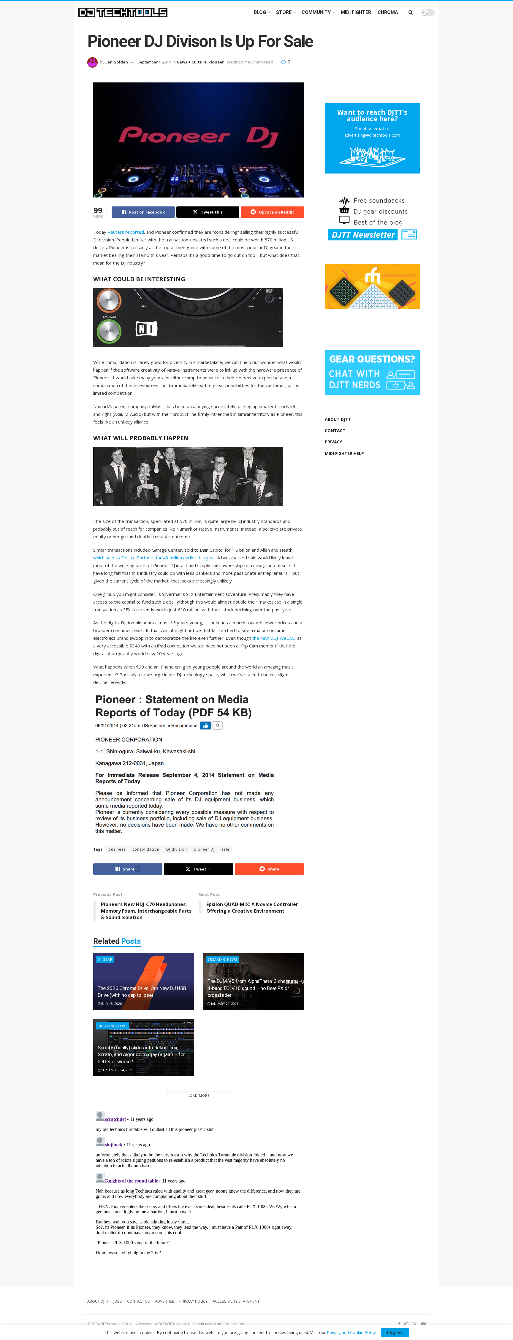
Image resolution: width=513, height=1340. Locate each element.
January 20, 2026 (224, 1003)
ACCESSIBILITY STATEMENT (236, 1301)
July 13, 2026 (111, 1003)
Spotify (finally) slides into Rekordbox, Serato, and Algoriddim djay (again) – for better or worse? (141, 1055)
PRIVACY (333, 442)
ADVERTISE (164, 1301)
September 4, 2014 (154, 62)
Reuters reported (125, 232)
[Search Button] (410, 12)
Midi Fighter (356, 12)
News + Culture (192, 62)
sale (225, 849)
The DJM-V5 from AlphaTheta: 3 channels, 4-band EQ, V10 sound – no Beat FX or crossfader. (253, 988)
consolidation (145, 849)
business (117, 849)
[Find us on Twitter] (414, 1324)
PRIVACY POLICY (193, 1301)
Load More (199, 1095)
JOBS (117, 1301)
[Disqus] (198, 1183)
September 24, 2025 (116, 1070)
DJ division (176, 849)
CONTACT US (138, 1301)
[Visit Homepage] (122, 12)
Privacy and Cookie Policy (351, 1332)
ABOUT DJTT (338, 419)
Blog (260, 12)
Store (284, 12)
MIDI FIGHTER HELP (344, 453)
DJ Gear (105, 959)
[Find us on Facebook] (399, 1324)
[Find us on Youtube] (423, 1324)
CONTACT (335, 430)
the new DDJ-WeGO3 (274, 638)
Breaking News (222, 959)
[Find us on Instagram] (406, 1324)
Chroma (388, 12)
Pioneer (216, 62)
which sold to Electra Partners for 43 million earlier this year (154, 558)
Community (316, 12)
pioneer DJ (204, 849)
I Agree (395, 1332)
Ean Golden (116, 62)
